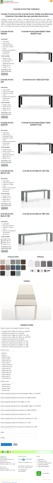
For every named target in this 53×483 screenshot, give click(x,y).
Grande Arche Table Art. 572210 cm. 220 (15, 335)
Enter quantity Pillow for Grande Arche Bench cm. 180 (19, 426)
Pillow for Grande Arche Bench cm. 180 (15, 346)
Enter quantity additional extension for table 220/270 (18, 410)
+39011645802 (29, 459)
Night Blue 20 (6, 370)
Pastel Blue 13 (6, 360)
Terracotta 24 (6, 378)
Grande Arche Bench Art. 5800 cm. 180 (15, 344)
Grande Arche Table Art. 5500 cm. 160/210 (16, 331)
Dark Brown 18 (7, 366)
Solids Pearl (6, 386)
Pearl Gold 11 (6, 359)
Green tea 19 (6, 368)
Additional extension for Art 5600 (13, 339)
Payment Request (6, 444)
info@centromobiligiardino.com (25, 462)
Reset (15, 444)
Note (2, 432)
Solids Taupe (6, 388)
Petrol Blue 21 (6, 372)
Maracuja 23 (6, 376)
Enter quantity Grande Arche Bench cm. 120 (15, 414)
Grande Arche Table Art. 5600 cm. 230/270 (16, 337)
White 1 (4, 353)
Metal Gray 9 (6, 357)
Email (3, 437)
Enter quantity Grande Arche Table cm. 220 (15, 401)
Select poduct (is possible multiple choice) (15, 328)
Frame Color (5, 350)
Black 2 (4, 355)
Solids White (6, 384)
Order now (4, 74)
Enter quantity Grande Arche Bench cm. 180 (16, 422)
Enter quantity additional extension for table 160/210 (18, 397)
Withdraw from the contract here (9, 482)
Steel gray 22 (6, 374)
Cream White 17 (7, 364)
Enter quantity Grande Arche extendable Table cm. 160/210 (20, 393)
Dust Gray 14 (6, 362)
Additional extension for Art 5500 (13, 333)
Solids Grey (6, 390)
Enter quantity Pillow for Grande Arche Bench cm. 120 (19, 418)
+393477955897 (45, 473)
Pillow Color (5, 381)
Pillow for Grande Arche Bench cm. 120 (15, 343)
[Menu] (51, 1)
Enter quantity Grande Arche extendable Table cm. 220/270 (21, 406)
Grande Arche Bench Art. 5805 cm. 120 (15, 341)
